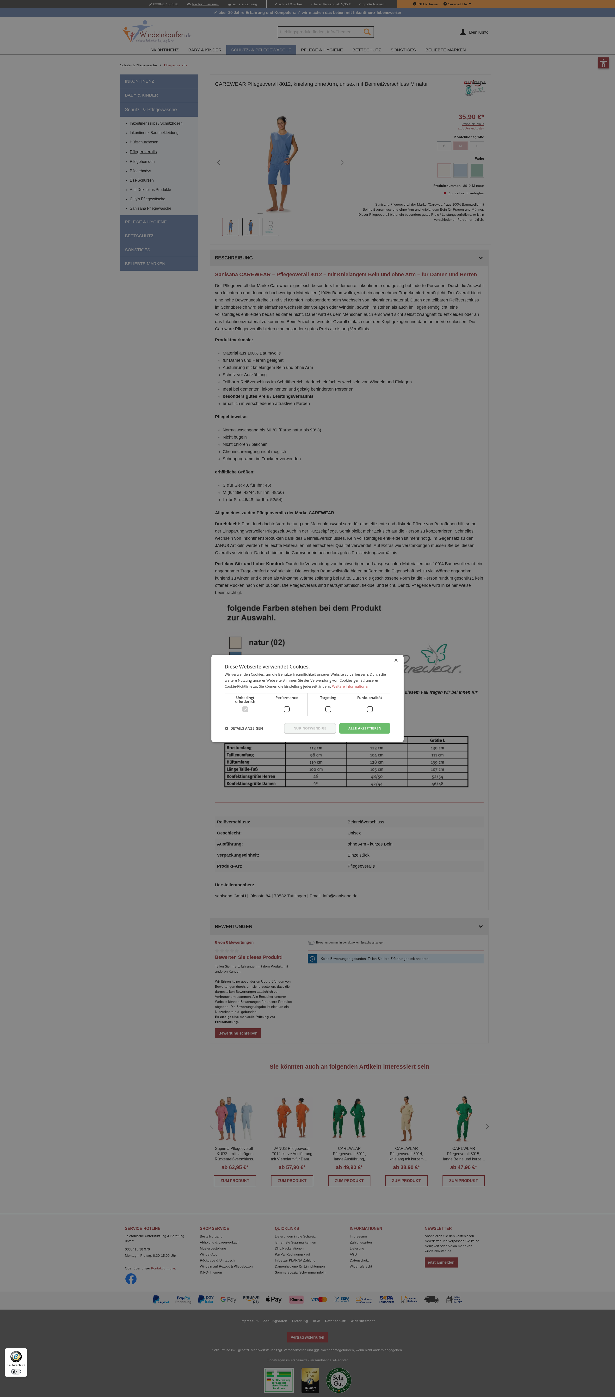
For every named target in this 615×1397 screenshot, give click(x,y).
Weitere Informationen (350, 686)
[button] (244, 728)
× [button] (396, 660)
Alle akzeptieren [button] (364, 728)
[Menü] (24, 1351)
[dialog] (307, 698)
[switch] (16, 1371)
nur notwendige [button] (310, 728)
